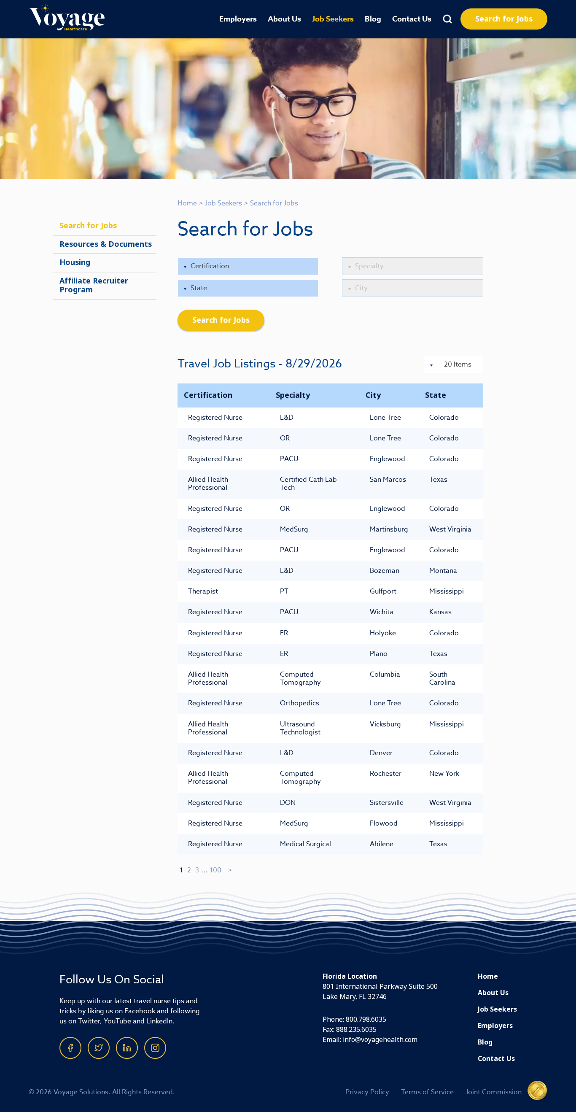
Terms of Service (427, 1092)
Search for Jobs (504, 18)
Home (187, 203)
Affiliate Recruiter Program (93, 285)
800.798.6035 (366, 1019)
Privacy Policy (367, 1092)
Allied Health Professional (208, 484)
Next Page (230, 870)
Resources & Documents (105, 244)
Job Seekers (333, 18)
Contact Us (411, 18)
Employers (238, 18)
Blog (373, 18)
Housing (74, 262)
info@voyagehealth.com (380, 1040)
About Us (284, 18)
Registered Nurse (215, 418)
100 (215, 870)
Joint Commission (494, 1092)
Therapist (203, 591)
